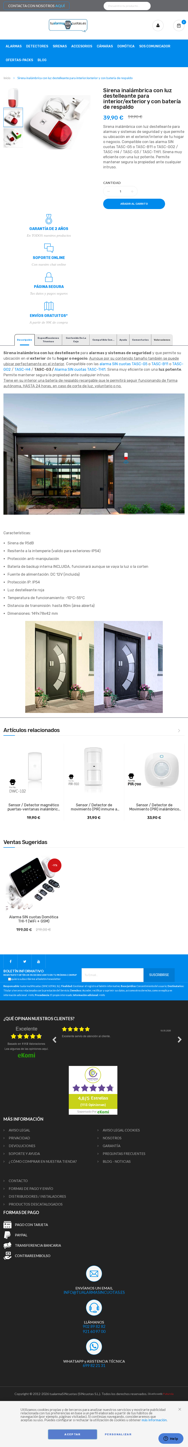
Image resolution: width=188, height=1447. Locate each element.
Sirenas (60, 46)
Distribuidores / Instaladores (37, 1196)
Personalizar (118, 1434)
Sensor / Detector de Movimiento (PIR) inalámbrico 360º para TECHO (154, 807)
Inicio (7, 78)
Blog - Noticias (117, 1161)
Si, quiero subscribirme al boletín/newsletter (34, 979)
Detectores (37, 46)
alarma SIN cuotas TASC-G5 (123, 364)
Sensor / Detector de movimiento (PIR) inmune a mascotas (94, 807)
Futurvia (168, 1393)
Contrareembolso (32, 1256)
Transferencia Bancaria (38, 1245)
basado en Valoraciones (26, 1044)
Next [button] (180, 1039)
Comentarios (140, 340)
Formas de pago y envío (31, 1188)
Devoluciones (22, 1146)
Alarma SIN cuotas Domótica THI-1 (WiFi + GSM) (33, 919)
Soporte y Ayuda (24, 1153)
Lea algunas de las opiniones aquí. (26, 1049)
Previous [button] (54, 1039)
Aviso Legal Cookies (121, 1130)
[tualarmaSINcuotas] (68, 25)
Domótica (126, 46)
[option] (116, 1043)
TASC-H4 (22, 369)
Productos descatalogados (36, 1204)
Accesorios (81, 46)
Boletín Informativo (40, 972)
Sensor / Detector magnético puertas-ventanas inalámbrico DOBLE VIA (34, 807)
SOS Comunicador (154, 46)
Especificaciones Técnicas (48, 340)
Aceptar (72, 1434)
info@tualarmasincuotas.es (94, 1292)
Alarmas (14, 46)
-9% (54, 865)
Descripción (24, 340)
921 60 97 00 (94, 1331)
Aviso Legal (19, 1130)
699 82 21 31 (94, 1365)
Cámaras (105, 46)
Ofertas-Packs (19, 60)
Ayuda (123, 340)
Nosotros (112, 1138)
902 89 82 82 (94, 1326)
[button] (13, 98)
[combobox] (127, 6)
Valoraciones (162, 340)
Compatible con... (103, 340)
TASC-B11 (159, 364)
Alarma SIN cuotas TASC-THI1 (80, 369)
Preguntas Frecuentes (124, 1153)
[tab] (24, 340)
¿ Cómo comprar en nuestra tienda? (43, 1161)
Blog (42, 60)
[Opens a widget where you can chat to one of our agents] (170, 1439)
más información (154, 1420)
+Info (31, 995)
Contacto (18, 1181)
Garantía (111, 1146)
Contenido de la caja (76, 340)
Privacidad (19, 1138)
